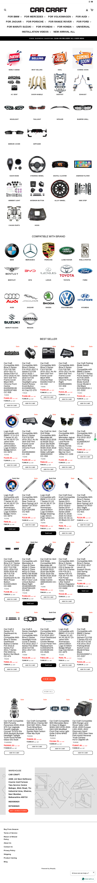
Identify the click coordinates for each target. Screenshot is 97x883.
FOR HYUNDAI (44, 26)
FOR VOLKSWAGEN (60, 16)
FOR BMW (14, 16)
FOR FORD (83, 21)
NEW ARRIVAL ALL (64, 31)
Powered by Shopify (48, 868)
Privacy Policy (9, 850)
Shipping (7, 854)
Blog (5, 862)
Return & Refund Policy (10, 838)
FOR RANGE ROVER (60, 21)
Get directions (18, 810)
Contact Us (8, 847)
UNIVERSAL (83, 26)
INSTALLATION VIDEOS (35, 31)
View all (48, 679)
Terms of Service (10, 833)
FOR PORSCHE (35, 21)
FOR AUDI (82, 16)
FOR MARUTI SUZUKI (19, 26)
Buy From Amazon (11, 829)
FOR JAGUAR (14, 21)
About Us (7, 843)
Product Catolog (10, 858)
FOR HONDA (64, 26)
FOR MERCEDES (34, 16)
